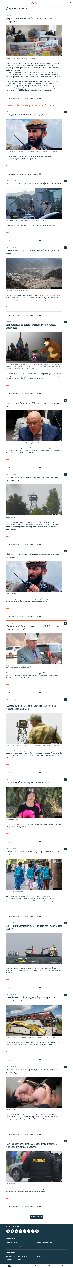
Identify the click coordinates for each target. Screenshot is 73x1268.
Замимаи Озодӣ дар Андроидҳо (16, 1256)
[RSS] (33, 1231)
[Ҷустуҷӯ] (62, 1266)
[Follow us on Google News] (8, 1231)
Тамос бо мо (41, 1246)
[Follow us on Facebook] (12, 1231)
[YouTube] (35, 1266)
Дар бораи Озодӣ (11, 1242)
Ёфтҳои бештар (36, 1217)
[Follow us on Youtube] (16, 1231)
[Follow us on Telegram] (28, 1231)
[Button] (16, 98)
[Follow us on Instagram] (20, 1231)
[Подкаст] (37, 1231)
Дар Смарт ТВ (41, 1256)
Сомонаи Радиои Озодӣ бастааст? (17, 1246)
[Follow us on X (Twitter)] (24, 1231)
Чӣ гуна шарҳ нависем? (44, 1242)
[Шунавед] (22, 1266)
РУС (49, 1265)
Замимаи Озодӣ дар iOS (14, 1259)
